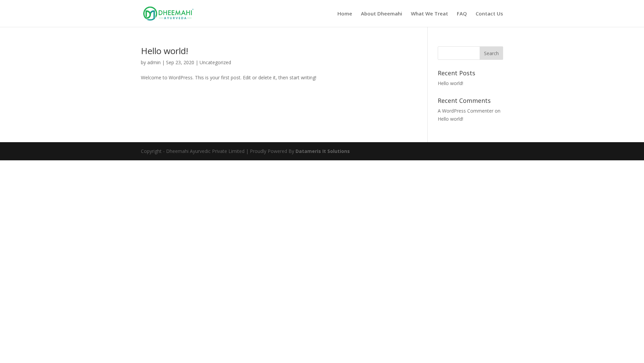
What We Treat (429, 14)
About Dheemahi (381, 14)
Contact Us (489, 14)
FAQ (462, 14)
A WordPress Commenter (465, 111)
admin (154, 62)
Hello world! (164, 51)
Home (344, 14)
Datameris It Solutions (323, 151)
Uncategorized (215, 62)
